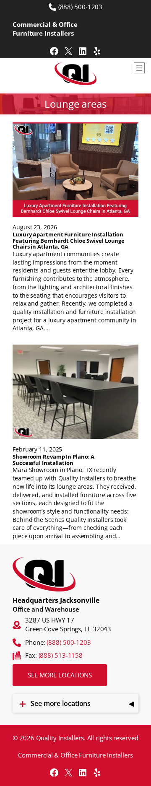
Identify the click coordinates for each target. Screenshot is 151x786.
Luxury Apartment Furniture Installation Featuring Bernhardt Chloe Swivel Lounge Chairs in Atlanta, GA (69, 240)
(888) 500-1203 (80, 7)
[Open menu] (139, 67)
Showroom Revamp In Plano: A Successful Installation (53, 460)
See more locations (60, 675)
